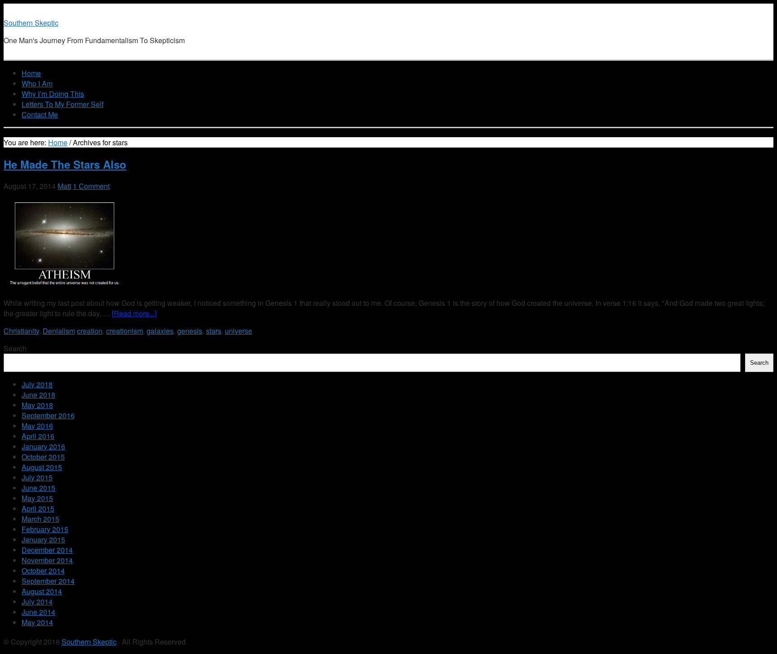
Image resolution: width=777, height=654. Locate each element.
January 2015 (43, 539)
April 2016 (38, 436)
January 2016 (43, 446)
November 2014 (47, 560)
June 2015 (38, 488)
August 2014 (42, 591)
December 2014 (47, 550)
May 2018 (37, 405)
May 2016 (37, 426)
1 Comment (91, 186)
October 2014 (43, 570)
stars (213, 331)
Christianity (21, 331)
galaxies (160, 331)
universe (238, 331)
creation (90, 331)
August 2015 (42, 467)
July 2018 (37, 384)
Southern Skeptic (31, 23)
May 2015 (37, 498)
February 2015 (45, 529)
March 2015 (40, 519)
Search (15, 348)
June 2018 (38, 395)
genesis (189, 331)
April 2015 (38, 508)
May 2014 (37, 622)
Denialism (59, 331)
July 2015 (37, 477)
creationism (124, 331)
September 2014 (48, 581)
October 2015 (43, 457)
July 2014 (37, 601)
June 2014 (38, 612)
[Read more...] (134, 313)
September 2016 (48, 415)
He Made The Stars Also (65, 164)
